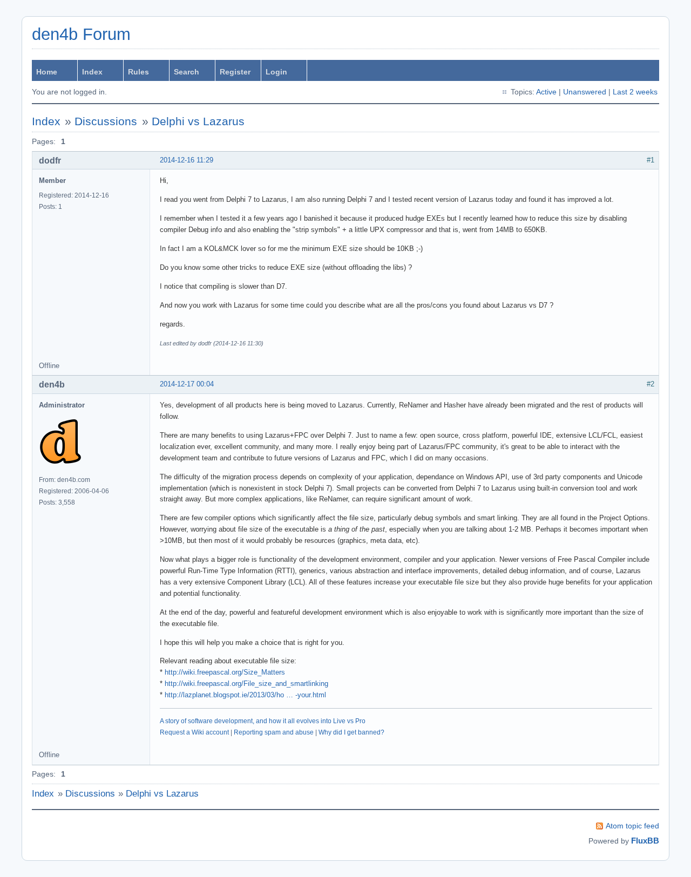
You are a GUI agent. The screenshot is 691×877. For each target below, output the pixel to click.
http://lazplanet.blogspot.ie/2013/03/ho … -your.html (245, 695)
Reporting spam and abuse (274, 732)
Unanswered (584, 91)
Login (276, 71)
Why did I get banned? (351, 732)
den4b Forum (81, 34)
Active (546, 91)
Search (186, 71)
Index (92, 71)
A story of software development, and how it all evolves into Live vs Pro (262, 721)
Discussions (105, 121)
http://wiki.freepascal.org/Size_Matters (225, 672)
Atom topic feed (632, 825)
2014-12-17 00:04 (187, 384)
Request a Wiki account (194, 732)
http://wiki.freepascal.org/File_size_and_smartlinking (246, 683)
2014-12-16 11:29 (186, 160)
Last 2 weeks (635, 91)
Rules (138, 71)
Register (235, 71)
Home (46, 71)
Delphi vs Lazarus (198, 121)
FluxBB (645, 840)
